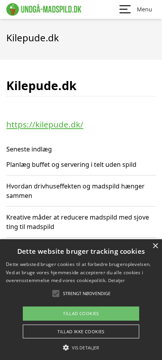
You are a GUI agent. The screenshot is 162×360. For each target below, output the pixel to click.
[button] (81, 347)
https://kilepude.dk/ (44, 124)
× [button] (155, 246)
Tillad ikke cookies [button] (81, 331)
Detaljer (116, 280)
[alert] (81, 299)
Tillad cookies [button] (81, 313)
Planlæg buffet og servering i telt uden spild (71, 164)
